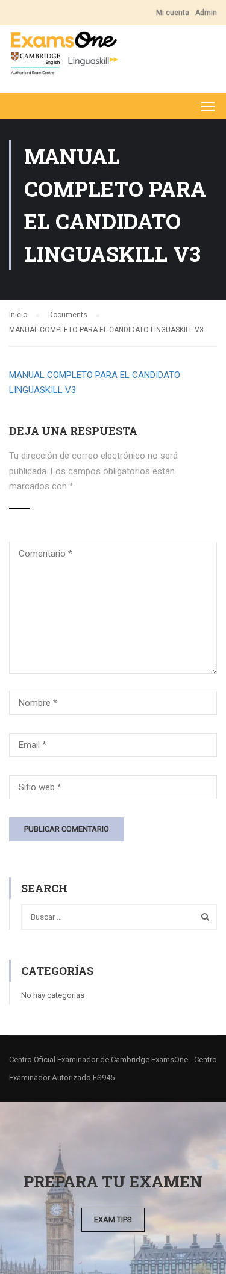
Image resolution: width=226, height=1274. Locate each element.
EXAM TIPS (113, 1219)
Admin (206, 12)
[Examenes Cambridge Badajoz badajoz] (64, 56)
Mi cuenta (172, 12)
